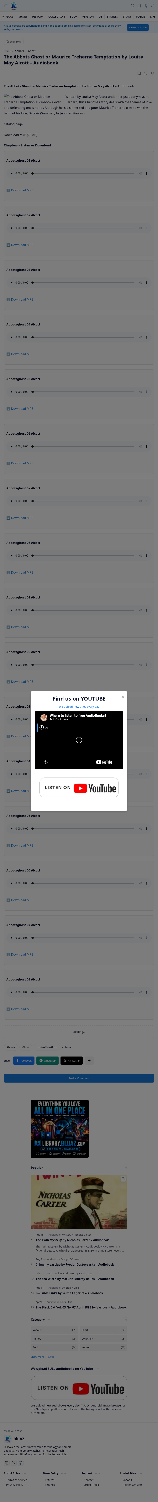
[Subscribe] (79, 789)
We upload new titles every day (79, 706)
